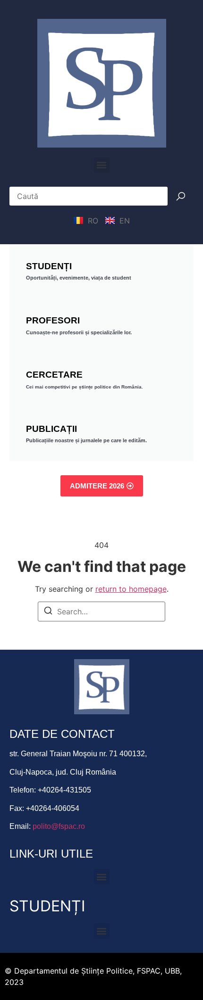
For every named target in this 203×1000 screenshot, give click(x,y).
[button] (102, 165)
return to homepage (131, 589)
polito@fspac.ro (59, 826)
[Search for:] (101, 611)
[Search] (48, 612)
